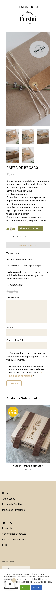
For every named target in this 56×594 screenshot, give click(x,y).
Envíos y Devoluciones (14, 539)
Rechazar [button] (36, 587)
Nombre (11, 327)
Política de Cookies (12, 504)
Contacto (7, 493)
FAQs (5, 545)
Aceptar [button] (25, 587)
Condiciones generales (14, 533)
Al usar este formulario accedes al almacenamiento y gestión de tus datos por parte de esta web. (26, 371)
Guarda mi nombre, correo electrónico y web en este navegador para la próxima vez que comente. (27, 356)
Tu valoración (14, 297)
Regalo (23, 236)
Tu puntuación (14, 285)
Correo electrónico (17, 340)
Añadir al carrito (30, 228)
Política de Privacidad (13, 510)
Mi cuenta (23, 7)
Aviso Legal (8, 498)
